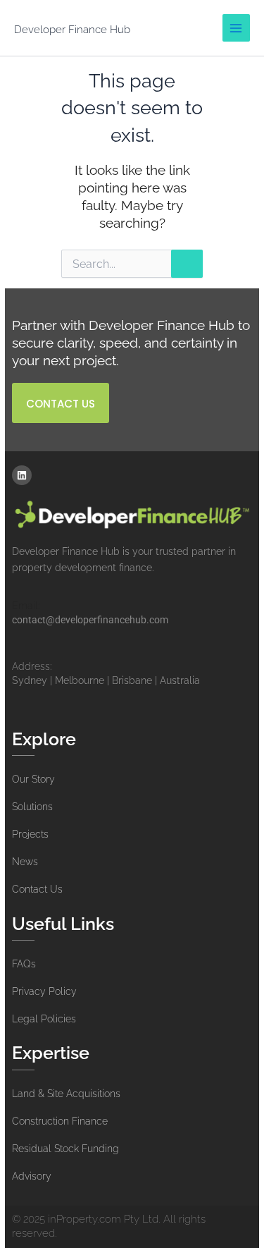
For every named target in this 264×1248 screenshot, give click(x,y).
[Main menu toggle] (236, 28)
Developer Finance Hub (72, 29)
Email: (25, 605)
